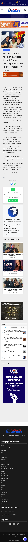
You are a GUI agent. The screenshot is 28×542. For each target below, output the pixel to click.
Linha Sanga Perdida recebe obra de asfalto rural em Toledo (12, 350)
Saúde (2, 496)
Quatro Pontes (6, 50)
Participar (14, 200)
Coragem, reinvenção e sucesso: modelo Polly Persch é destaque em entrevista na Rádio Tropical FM (13, 338)
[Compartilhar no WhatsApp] (14, 183)
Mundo (3, 473)
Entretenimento (5, 464)
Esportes (3, 466)
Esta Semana (14, 327)
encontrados (4, 461)
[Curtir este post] (4, 178)
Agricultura (4, 450)
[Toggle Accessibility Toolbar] (25, 539)
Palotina (3, 482)
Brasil (2, 452)
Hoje (5, 327)
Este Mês (22, 327)
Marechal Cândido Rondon (7, 468)
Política (3, 489)
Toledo (3, 503)
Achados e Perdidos (6, 447)
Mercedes (3, 471)
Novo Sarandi (4, 478)
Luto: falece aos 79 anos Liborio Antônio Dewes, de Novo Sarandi (13, 345)
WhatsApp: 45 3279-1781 (10, 514)
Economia (3, 459)
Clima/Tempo (4, 457)
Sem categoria (4, 499)
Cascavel (3, 454)
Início (2, 445)
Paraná (3, 485)
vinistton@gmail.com (8, 511)
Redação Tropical (13, 219)
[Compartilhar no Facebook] (11, 183)
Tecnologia (4, 501)
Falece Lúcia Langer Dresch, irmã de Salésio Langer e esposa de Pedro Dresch (13, 356)
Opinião (3, 480)
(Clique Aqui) (6, 122)
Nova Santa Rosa (5, 475)
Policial (3, 487)
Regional (3, 494)
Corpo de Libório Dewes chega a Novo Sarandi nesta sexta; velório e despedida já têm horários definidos (13, 331)
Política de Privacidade (14, 540)
